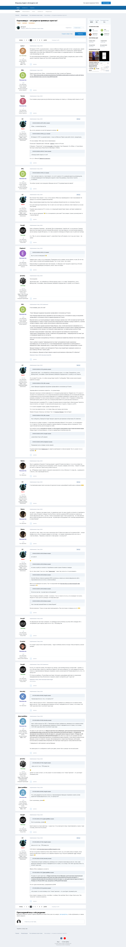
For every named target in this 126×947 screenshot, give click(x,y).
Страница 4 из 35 (56, 40)
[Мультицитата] (31, 64)
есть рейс (50, 146)
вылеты (52, 143)
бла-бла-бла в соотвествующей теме (70, 583)
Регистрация (106, 3)
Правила (32, 7)
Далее (45, 40)
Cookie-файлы (65, 941)
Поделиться (68, 27)
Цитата (35, 64)
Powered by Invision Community (63, 944)
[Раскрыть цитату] (31, 123)
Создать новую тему (67, 33)
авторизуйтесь (64, 914)
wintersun (106, 33)
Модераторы (49, 11)
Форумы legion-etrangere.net (26, 3)
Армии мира (52, 571)
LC (93, 29)
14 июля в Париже (59, 412)
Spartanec (95, 33)
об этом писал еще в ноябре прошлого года (48, 849)
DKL (105, 29)
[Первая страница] (17, 40)
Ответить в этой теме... (30, 921)
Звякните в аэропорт (44, 158)
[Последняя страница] (49, 40)
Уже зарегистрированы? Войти (91, 3)
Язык (58, 941)
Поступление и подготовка (36, 28)
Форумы (17, 11)
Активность (40, 11)
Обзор (18, 7)
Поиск (33, 11)
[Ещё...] (83, 46)
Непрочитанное (26, 11)
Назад (21, 40)
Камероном (45, 449)
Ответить (80, 33)
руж (75, 853)
